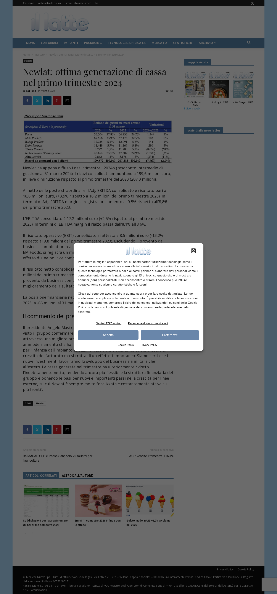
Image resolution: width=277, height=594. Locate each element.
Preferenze (170, 335)
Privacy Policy (149, 344)
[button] (193, 251)
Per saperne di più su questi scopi (148, 323)
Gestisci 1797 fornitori (108, 323)
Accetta (108, 335)
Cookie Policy (126, 344)
